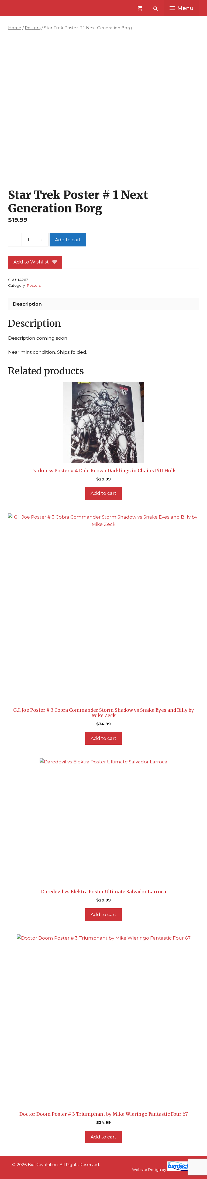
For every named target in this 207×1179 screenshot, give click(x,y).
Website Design (146, 1169)
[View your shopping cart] (140, 8)
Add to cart (68, 239)
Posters (32, 27)
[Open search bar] (156, 8)
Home (14, 27)
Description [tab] (27, 304)
